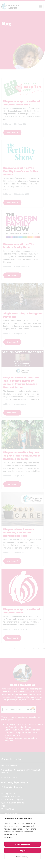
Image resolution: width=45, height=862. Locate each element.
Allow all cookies (22, 844)
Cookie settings (22, 857)
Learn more (9, 837)
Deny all (22, 850)
